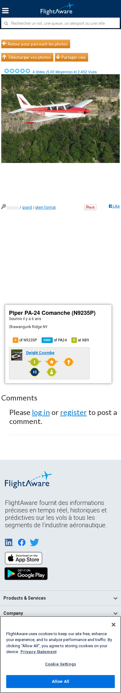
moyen (13, 207)
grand (27, 207)
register (73, 412)
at (81, 340)
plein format (45, 207)
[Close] (113, 624)
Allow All (60, 681)
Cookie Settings (60, 664)
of (55, 340)
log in (41, 412)
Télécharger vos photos (29, 57)
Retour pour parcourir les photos (38, 43)
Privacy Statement (38, 651)
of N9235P (26, 340)
